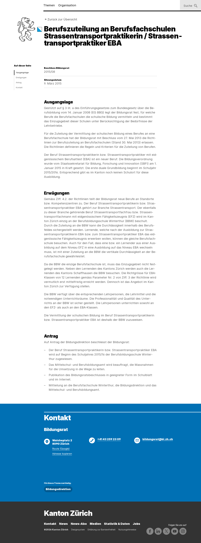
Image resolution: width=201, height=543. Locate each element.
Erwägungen (21, 77)
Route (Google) (61, 448)
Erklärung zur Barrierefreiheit (102, 529)
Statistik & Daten (117, 524)
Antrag (18, 82)
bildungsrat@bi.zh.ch (157, 439)
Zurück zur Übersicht (62, 19)
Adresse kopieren (62, 453)
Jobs (136, 524)
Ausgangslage (22, 72)
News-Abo (79, 524)
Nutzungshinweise (127, 529)
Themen (49, 5)
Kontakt (19, 87)
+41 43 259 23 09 (109, 439)
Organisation (67, 5)
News (63, 524)
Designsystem (78, 529)
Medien (95, 524)
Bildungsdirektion (58, 489)
